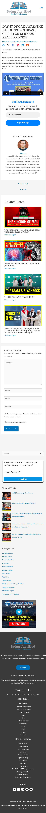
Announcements (7, 553)
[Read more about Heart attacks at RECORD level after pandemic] (23, 250)
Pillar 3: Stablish (24, 712)
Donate (23, 732)
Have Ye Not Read (8, 560)
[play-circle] (23, 789)
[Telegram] (3, 45)
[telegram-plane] (15, 789)
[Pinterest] (18, 45)
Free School (23, 723)
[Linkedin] (23, 45)
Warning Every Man (8, 587)
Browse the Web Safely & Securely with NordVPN (23, 695)
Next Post (23, 189)
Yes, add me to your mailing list (16, 422)
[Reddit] (27, 45)
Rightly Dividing (7, 570)
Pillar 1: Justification (24, 707)
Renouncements (7, 567)
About (23, 715)
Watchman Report (23, 41)
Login (23, 729)
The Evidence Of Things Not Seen (13, 584)
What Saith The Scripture (10, 594)
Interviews (5, 563)
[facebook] (27, 789)
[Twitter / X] (8, 45)
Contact (23, 735)
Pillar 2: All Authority (24, 709)
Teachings (5, 577)
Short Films (6, 573)
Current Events (7, 556)
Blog (23, 718)
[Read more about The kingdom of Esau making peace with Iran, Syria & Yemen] (23, 217)
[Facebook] (13, 45)
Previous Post (23, 184)
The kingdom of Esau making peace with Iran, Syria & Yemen (22, 231)
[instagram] (19, 789)
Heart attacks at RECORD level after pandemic (22, 264)
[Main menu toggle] (42, 8)
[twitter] (31, 789)
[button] (23, 667)
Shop (23, 726)
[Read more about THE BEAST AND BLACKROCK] (23, 284)
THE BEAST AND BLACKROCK (19, 297)
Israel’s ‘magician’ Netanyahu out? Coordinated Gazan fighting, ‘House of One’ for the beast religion (22, 331)
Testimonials (6, 580)
